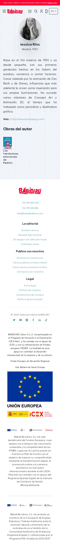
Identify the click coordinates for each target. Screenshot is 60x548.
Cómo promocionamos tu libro (30, 267)
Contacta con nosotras (30, 272)
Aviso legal (30, 285)
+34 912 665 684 (30, 208)
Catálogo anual (30, 244)
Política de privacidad (30, 299)
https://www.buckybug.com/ (27, 119)
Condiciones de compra (30, 295)
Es (52, 11)
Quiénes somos (30, 230)
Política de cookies (30, 290)
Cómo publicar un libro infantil (30, 262)
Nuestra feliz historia (30, 235)
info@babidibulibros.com (30, 213)
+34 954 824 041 (30, 203)
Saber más (52, 3)
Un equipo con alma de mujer (30, 239)
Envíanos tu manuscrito (30, 258)
